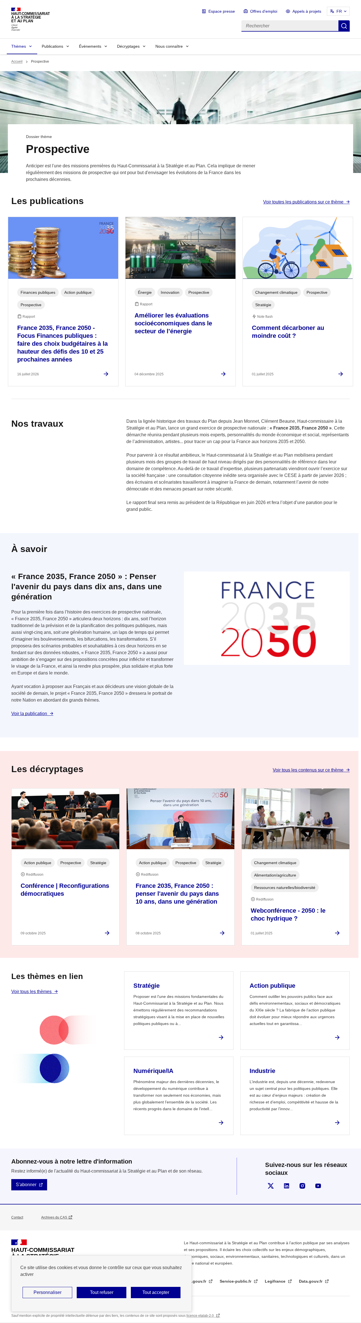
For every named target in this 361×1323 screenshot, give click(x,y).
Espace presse (221, 11)
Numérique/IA (153, 1070)
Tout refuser (101, 1292)
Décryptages (128, 46)
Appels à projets (306, 11)
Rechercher (344, 26)
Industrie (262, 1070)
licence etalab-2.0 (200, 1316)
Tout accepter (155, 1292)
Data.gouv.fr (311, 1281)
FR (339, 11)
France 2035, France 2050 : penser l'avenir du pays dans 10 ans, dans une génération (177, 893)
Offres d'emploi (263, 11)
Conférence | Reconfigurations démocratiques (65, 889)
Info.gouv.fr (195, 1281)
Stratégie (146, 985)
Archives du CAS (54, 1217)
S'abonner (26, 1184)
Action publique (272, 985)
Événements (90, 46)
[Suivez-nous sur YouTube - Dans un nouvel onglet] (318, 1185)
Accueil (17, 61)
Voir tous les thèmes (31, 991)
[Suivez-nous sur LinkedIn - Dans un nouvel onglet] (286, 1185)
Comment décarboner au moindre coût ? (288, 331)
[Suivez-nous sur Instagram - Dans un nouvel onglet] (302, 1185)
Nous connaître (169, 46)
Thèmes (18, 46)
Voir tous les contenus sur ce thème (308, 770)
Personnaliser (47, 1292)
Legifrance (276, 1281)
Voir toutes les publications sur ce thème (303, 202)
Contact (17, 1217)
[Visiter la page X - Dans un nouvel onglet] (270, 1185)
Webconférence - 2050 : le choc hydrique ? (288, 914)
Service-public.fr (236, 1281)
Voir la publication (29, 713)
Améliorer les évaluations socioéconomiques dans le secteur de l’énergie (173, 323)
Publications (52, 46)
